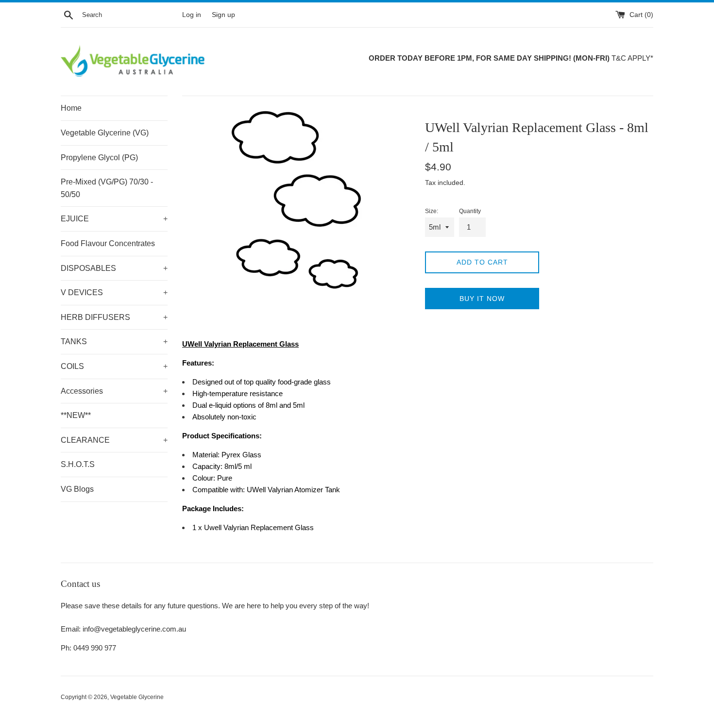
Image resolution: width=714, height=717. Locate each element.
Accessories (114, 391)
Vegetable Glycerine (137, 697)
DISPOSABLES (114, 268)
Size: (431, 211)
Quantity (470, 211)
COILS (114, 366)
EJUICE (114, 219)
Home (71, 108)
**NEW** (76, 415)
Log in (191, 14)
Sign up (223, 14)
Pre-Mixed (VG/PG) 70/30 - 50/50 (107, 188)
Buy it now (482, 298)
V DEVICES (114, 292)
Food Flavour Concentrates (108, 243)
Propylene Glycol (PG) (99, 157)
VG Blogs (77, 489)
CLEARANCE (114, 440)
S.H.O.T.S (78, 464)
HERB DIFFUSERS (114, 317)
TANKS (114, 341)
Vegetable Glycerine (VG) (105, 133)
